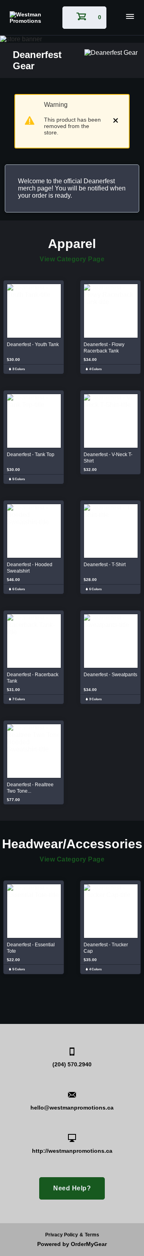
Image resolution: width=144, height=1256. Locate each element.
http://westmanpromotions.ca (72, 1151)
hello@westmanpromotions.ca (72, 1107)
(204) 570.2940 (72, 1064)
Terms (92, 1235)
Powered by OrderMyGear (72, 1244)
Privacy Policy (61, 1235)
